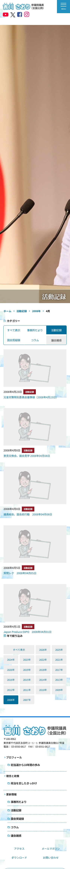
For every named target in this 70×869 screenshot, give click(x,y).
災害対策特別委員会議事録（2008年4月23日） (31, 397)
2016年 (11, 679)
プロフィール (14, 757)
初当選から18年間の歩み (25, 765)
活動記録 (56, 330)
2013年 (59, 679)
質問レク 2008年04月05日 (20, 573)
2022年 (43, 659)
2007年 (27, 700)
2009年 (59, 690)
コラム (35, 340)
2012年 (11, 690)
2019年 (27, 670)
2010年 (43, 690)
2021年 (59, 659)
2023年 (27, 659)
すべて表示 (13, 330)
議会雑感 (16, 835)
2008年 (11, 700)
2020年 (11, 670)
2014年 (43, 679)
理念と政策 (12, 776)
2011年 (27, 690)
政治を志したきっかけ (24, 783)
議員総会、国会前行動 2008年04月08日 (28, 514)
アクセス (19, 848)
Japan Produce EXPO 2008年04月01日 (28, 632)
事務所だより (35, 330)
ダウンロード (19, 857)
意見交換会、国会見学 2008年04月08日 (27, 456)
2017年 (59, 670)
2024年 (11, 659)
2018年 (43, 670)
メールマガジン (51, 848)
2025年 (59, 649)
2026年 (43, 649)
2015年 (27, 679)
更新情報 (11, 794)
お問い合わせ (51, 857)
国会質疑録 (13, 340)
